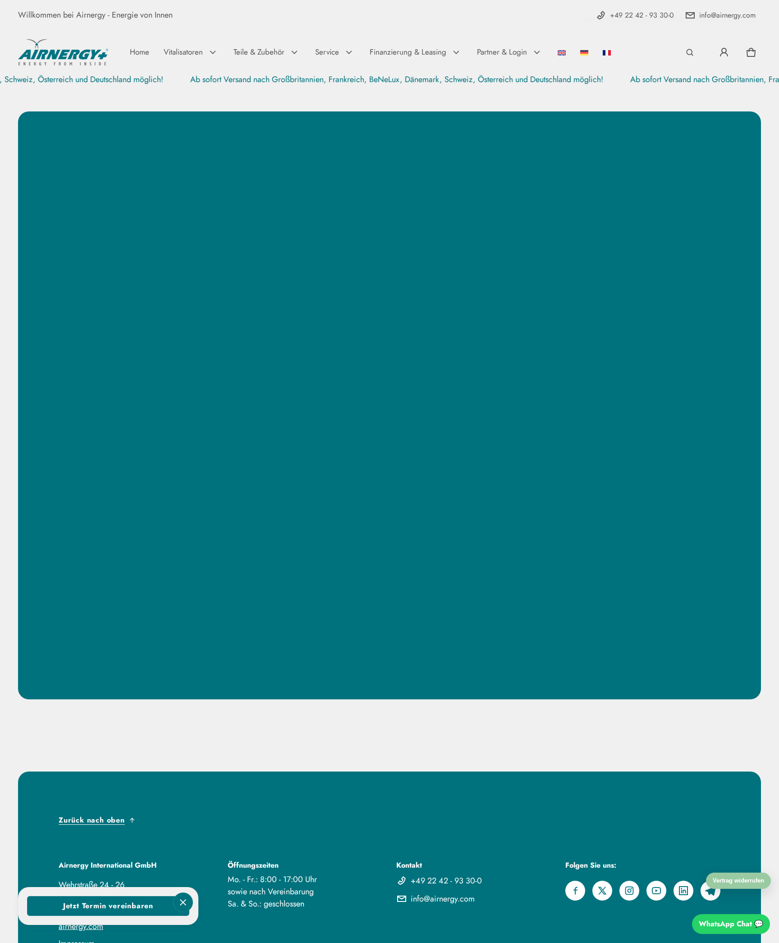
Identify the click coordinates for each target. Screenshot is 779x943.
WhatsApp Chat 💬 (731, 924)
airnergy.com (81, 926)
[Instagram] (629, 891)
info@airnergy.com (727, 15)
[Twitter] (602, 891)
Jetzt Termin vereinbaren (108, 906)
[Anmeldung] (724, 52)
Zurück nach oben (92, 820)
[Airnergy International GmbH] (63, 52)
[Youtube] (656, 891)
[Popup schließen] (183, 902)
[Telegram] (710, 891)
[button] (690, 52)
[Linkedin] (683, 891)
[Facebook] (575, 891)
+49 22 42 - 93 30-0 (642, 15)
